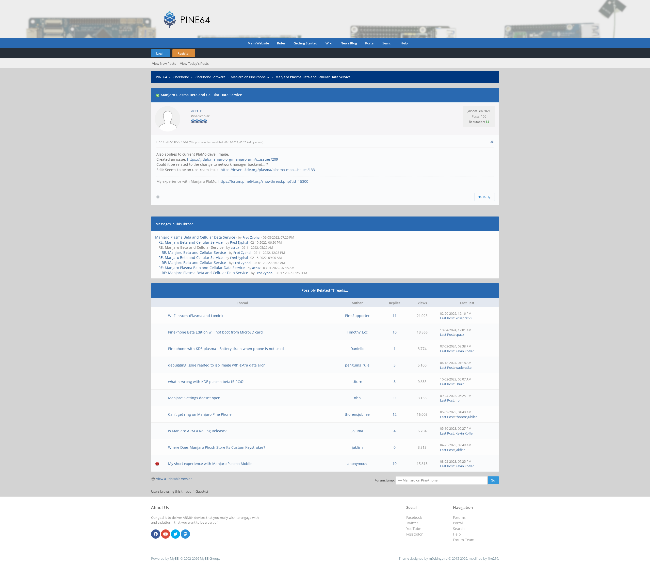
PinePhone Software (209, 77)
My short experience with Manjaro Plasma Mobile (210, 463)
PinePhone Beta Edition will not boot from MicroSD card (215, 332)
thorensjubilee (357, 414)
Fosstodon (415, 534)
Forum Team (463, 539)
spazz (460, 334)
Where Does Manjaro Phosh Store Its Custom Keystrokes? (216, 447)
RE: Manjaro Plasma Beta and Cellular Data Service (201, 267)
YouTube (413, 528)
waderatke (464, 367)
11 (395, 315)
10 (395, 332)
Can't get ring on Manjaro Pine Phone (200, 414)
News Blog (348, 43)
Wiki (329, 43)
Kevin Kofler (465, 351)
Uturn (357, 381)
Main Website (258, 43)
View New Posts (164, 63)
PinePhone (180, 77)
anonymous (357, 463)
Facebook (414, 517)
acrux (196, 110)
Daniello (357, 348)
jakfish (357, 447)
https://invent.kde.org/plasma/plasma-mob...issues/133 (268, 169)
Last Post (447, 318)
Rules (281, 43)
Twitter (412, 523)
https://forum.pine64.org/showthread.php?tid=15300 (263, 181)
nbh (357, 397)
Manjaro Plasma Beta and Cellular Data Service (195, 237)
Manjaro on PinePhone (248, 77)
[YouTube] (165, 534)
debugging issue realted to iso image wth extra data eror (216, 365)
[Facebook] (155, 534)
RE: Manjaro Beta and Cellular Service (190, 242)
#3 (492, 141)
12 (395, 414)
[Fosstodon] (185, 534)
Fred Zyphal (251, 237)
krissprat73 (464, 318)
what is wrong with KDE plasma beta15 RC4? (205, 381)
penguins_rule (357, 365)
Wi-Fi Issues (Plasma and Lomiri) (195, 315)
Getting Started (305, 43)
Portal (369, 43)
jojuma (357, 430)
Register (183, 53)
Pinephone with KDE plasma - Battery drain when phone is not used (226, 348)
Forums (459, 517)
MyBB (174, 558)
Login (160, 53)
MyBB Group (209, 558)
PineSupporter (357, 315)
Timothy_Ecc (357, 332)
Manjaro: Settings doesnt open (194, 397)
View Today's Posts (194, 63)
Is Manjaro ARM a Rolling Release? (197, 430)
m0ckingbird (438, 558)
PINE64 (161, 77)
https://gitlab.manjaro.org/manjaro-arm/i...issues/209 (232, 159)
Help (404, 43)
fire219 (493, 558)
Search (387, 43)
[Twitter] (175, 534)
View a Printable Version (174, 478)
